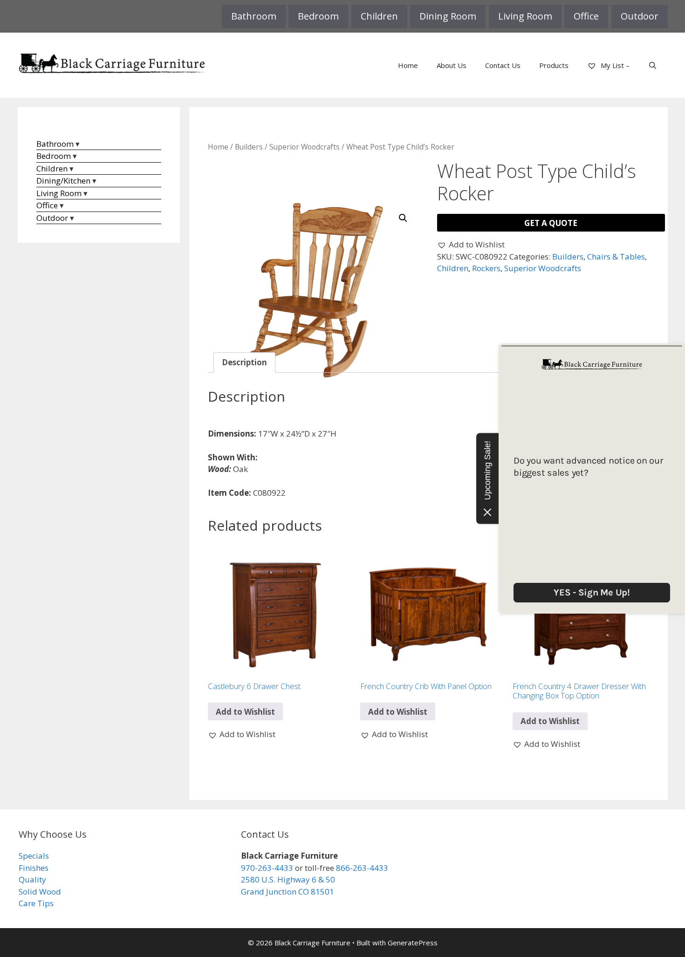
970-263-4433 (267, 867)
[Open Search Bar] (652, 65)
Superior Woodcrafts (304, 147)
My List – (614, 65)
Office (586, 16)
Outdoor (639, 16)
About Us (451, 65)
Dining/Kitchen (63, 180)
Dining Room (447, 16)
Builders (249, 147)
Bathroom (253, 16)
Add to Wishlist (245, 711)
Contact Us (503, 65)
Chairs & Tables (616, 256)
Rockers (486, 268)
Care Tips (36, 903)
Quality (32, 879)
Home (408, 65)
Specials (34, 855)
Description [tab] (244, 362)
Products (554, 65)
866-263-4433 (362, 867)
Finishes (33, 867)
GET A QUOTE (550, 223)
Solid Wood (40, 891)
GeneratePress (413, 942)
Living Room (525, 16)
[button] (403, 218)
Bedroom (318, 16)
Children (379, 16)
